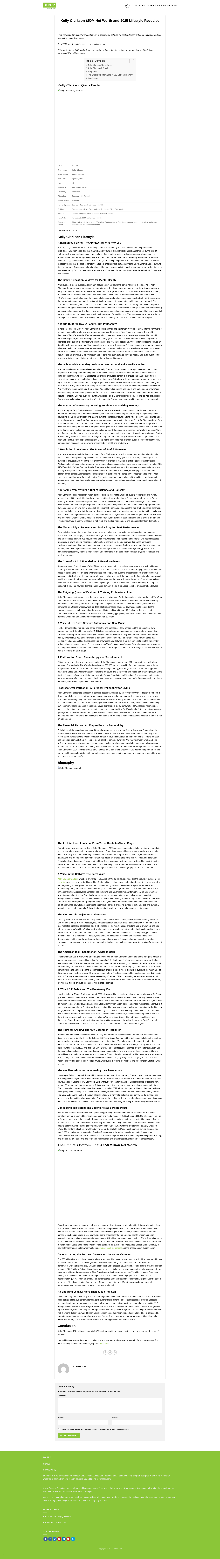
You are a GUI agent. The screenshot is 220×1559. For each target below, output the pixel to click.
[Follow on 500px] (73, 1539)
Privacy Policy (49, 1470)
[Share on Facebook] (105, 1352)
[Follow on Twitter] (55, 1539)
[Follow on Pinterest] (59, 1539)
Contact (46, 1464)
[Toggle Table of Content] (130, 61)
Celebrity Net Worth (159, 6)
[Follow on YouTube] (68, 1539)
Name (61, 1417)
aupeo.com (103, 1344)
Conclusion (93, 78)
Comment (62, 1396)
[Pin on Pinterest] (115, 1352)
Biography (92, 71)
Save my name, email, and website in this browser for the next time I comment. (96, 1429)
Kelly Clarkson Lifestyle (98, 68)
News (174, 6)
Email (115, 1417)
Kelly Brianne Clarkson (68, 879)
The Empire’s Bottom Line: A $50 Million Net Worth (110, 75)
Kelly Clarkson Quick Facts (100, 65)
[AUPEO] (56, 6)
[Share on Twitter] (110, 1352)
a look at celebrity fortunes (110, 1248)
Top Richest (139, 6)
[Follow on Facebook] (45, 1539)
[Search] (127, 6)
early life (61, 882)
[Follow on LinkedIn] (64, 1539)
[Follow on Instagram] (50, 1539)
